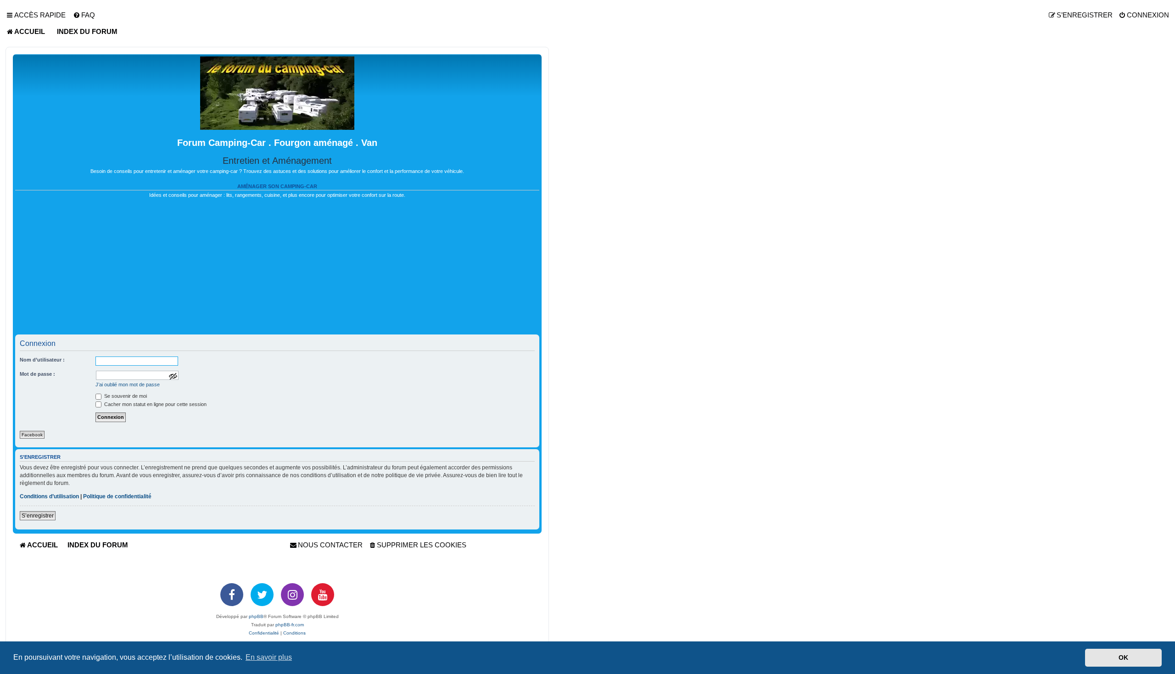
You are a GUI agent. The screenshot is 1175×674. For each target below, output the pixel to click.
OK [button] (1123, 657)
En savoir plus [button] (269, 657)
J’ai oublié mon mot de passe (127, 384)
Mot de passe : (37, 374)
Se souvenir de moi (125, 396)
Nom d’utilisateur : (42, 359)
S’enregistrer (38, 515)
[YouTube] (322, 594)
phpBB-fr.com (289, 624)
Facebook (32, 434)
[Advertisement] (277, 270)
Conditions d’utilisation (49, 496)
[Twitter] (262, 594)
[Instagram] (292, 594)
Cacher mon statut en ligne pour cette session (155, 404)
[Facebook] (231, 594)
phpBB (256, 616)
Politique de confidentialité (117, 496)
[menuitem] (84, 15)
